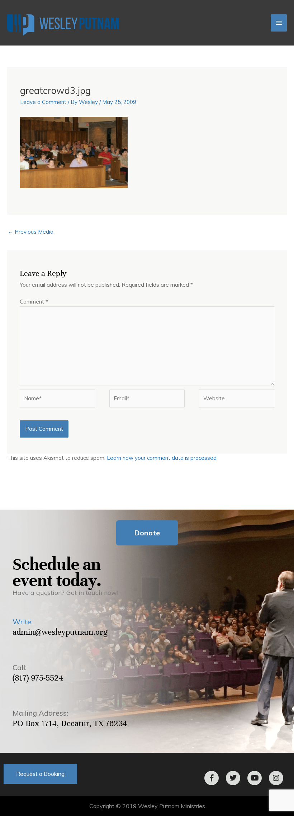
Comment (34, 301)
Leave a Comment (43, 102)
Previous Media (30, 231)
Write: (23, 621)
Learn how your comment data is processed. (162, 457)
